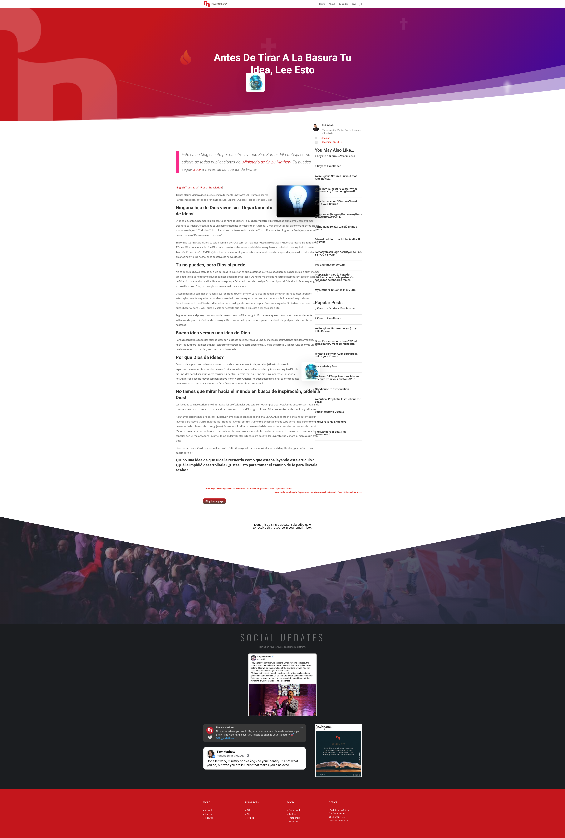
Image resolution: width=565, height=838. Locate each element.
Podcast (251, 818)
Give (354, 4)
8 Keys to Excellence (328, 166)
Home (322, 4)
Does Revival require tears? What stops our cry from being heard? (336, 190)
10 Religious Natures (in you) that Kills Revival (336, 177)
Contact (209, 818)
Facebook (294, 810)
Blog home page (214, 501)
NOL (249, 814)
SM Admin (328, 125)
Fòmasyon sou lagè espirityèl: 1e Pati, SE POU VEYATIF (338, 253)
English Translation (187, 187)
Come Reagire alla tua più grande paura (336, 228)
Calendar (343, 4)
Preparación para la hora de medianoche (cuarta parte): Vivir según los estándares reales (335, 277)
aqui (197, 169)
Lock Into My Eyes (326, 366)
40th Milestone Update (329, 411)
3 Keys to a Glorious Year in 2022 (335, 156)
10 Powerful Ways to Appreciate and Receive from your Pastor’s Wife (337, 378)
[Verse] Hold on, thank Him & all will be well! (337, 240)
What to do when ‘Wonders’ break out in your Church (336, 203)
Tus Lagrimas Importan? (330, 264)
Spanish (325, 138)
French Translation (211, 187)
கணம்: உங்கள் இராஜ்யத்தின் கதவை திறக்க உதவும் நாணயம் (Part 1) (338, 215)
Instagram (294, 818)
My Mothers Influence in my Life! (336, 289)
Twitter (292, 814)
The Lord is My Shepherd (331, 421)
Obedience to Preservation (332, 389)
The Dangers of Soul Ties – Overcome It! (331, 433)
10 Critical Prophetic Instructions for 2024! (337, 400)
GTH (249, 810)
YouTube (294, 822)
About (332, 4)
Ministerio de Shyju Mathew (266, 162)
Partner (209, 814)
